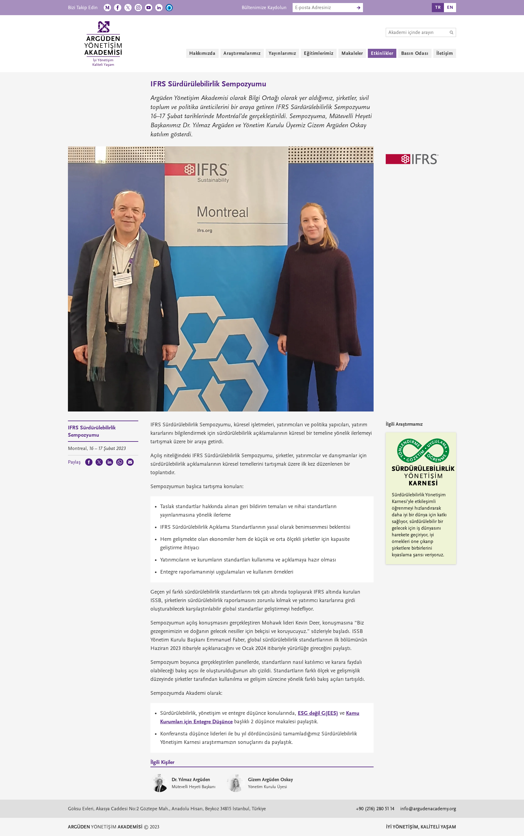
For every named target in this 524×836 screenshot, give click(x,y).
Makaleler (352, 53)
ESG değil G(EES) (318, 713)
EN (450, 7)
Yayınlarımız (282, 53)
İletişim (444, 53)
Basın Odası (414, 53)
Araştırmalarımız (242, 53)
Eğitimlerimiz (318, 53)
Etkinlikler (382, 53)
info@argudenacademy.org (428, 808)
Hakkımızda (202, 53)
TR (438, 7)
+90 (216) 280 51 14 (375, 808)
